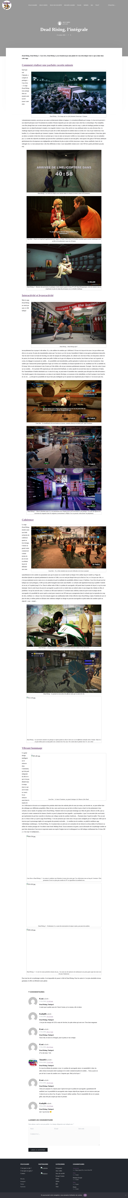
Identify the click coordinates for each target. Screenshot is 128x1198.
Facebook (22, 1186)
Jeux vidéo (43, 5)
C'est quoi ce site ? (25, 1168)
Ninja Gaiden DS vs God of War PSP (83, 1170)
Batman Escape (77, 1177)
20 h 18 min (50, 1047)
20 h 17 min (50, 1032)
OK (85, 1195)
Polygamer (32, 5)
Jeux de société (56, 5)
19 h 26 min (50, 1016)
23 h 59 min (50, 1106)
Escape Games (69, 5)
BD (92, 5)
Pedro (74, 1187)
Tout (97, 5)
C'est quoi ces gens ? (26, 1171)
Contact (22, 1173)
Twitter (22, 1184)
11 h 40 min (50, 1001)
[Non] (126, 1195)
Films (79, 5)
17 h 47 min (50, 1062)
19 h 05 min (50, 1083)
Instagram (22, 1181)
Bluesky (22, 1178)
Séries (86, 5)
